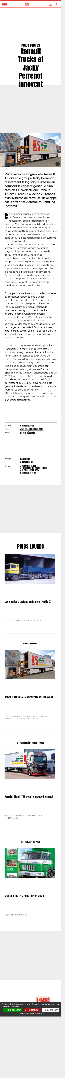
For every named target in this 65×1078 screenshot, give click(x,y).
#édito (8, 915)
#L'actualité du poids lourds (33, 468)
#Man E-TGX (37, 816)
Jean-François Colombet (31, 429)
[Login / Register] (50, 4)
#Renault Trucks (28, 472)
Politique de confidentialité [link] (31, 1014)
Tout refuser (33, 1010)
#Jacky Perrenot (28, 465)
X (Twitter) (26, 462)
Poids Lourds (30, 546)
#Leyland (9, 621)
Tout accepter (13, 1010)
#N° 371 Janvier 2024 (29, 470)
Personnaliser (51, 1010)
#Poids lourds (34, 621)
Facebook (25, 459)
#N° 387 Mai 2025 (20, 621)
